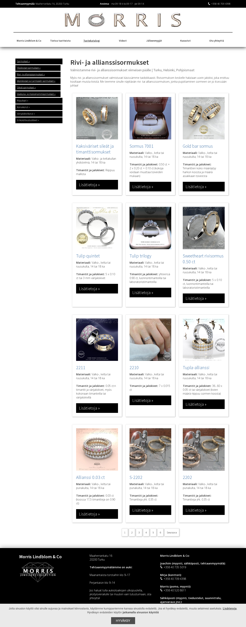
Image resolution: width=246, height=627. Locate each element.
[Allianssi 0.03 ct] (97, 449)
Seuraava (172, 532)
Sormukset (22, 61)
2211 (80, 367)
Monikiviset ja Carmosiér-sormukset (35, 81)
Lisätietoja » (89, 184)
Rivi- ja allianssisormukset (30, 74)
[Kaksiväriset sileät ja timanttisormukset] (97, 118)
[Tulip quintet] (97, 228)
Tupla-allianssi (196, 367)
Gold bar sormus (198, 146)
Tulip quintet (88, 256)
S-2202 (136, 477)
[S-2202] (150, 449)
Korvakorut (22, 107)
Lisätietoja (230, 608)
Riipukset (22, 100)
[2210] (150, 340)
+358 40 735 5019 (175, 567)
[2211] (97, 340)
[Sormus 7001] (150, 118)
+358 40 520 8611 (175, 590)
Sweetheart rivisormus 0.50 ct (203, 259)
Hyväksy (123, 620)
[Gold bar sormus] (204, 118)
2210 (134, 367)
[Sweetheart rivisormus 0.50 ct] (204, 228)
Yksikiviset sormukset (28, 68)
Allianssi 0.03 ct (90, 477)
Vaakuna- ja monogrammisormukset (35, 94)
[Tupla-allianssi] (204, 340)
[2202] (204, 449)
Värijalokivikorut (25, 113)
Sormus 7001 (142, 146)
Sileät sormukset (25, 87)
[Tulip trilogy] (150, 228)
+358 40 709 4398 (220, 3)
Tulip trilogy (140, 256)
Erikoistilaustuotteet (27, 120)
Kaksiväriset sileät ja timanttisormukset (95, 149)
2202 (187, 477)
